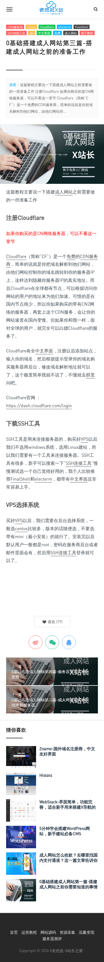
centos (31, 27)
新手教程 (87, 33)
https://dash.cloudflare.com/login (39, 405)
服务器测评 (52, 938)
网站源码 (48, 932)
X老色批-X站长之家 (66, 950)
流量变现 (86, 932)
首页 (14, 932)
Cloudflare (47, 27)
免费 (57, 33)
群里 (90, 375)
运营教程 (29, 932)
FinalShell (81, 27)
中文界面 (44, 33)
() (54, 621)
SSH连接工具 (16, 33)
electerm (64, 27)
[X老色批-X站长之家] (52, 9)
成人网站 (71, 33)
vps (31, 33)
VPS (84, 439)
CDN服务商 (15, 27)
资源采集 (67, 932)
